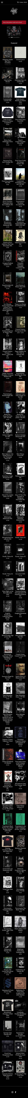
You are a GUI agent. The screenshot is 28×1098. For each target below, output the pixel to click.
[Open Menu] (2, 2)
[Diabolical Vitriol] (14, 11)
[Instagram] (12, 1092)
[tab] (10, 37)
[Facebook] (15, 1092)
